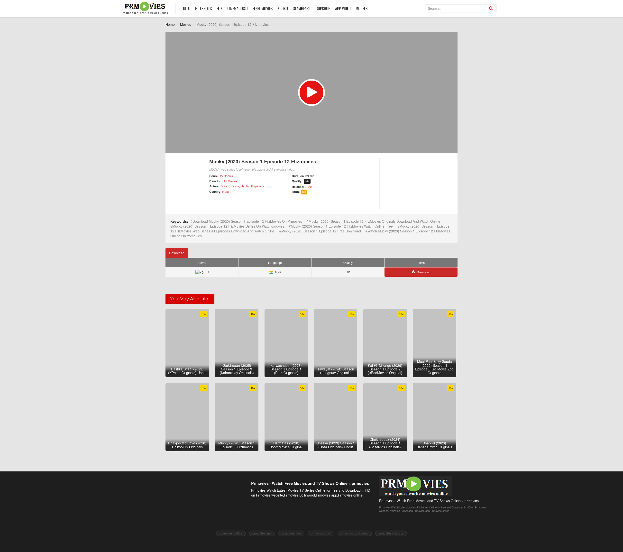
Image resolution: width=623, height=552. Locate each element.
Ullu (186, 8)
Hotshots (203, 8)
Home (170, 24)
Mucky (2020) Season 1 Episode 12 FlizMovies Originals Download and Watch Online (374, 221)
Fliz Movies (229, 181)
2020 (308, 186)
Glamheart (302, 8)
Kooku (282, 8)
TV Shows (226, 176)
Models (361, 8)
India (225, 191)
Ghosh (224, 186)
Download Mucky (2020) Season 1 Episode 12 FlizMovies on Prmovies (247, 221)
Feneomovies (263, 8)
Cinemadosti (237, 8)
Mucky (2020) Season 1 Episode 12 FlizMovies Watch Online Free (342, 226)
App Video (343, 8)
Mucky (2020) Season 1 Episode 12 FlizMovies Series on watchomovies (228, 226)
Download (176, 252)
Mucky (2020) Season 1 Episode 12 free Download (321, 231)
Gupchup (323, 8)
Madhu (245, 186)
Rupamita (257, 186)
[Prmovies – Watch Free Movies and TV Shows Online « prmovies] (145, 8)
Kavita (235, 186)
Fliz (219, 8)
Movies (185, 24)
